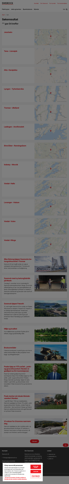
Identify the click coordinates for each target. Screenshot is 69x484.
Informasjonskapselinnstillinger (36, 476)
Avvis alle (35, 471)
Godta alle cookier (35, 467)
